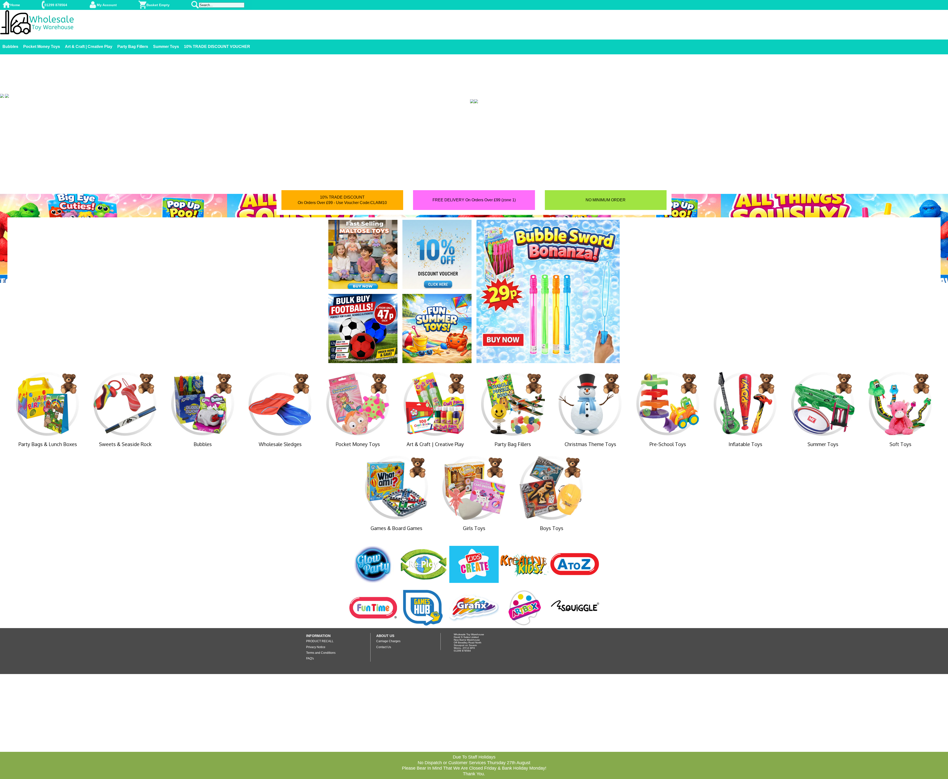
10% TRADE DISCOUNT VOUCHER (217, 46)
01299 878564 (55, 5)
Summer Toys (166, 46)
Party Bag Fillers (132, 46)
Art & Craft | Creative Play (88, 46)
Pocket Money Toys (41, 46)
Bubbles (10, 46)
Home (15, 5)
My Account (107, 5)
